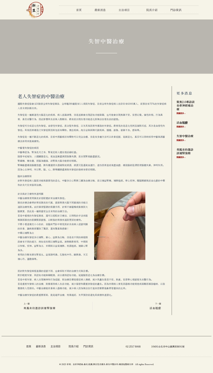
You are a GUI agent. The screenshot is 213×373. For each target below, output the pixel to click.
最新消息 (100, 10)
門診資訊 (176, 10)
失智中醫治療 (185, 136)
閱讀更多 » (181, 113)
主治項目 (124, 10)
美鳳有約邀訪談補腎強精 (185, 151)
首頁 (79, 10)
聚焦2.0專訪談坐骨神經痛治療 (186, 105)
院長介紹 (151, 10)
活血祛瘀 (182, 122)
